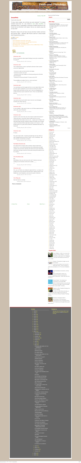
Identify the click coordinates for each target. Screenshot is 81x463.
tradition (51, 245)
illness (50, 216)
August (36, 339)
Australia (51, 136)
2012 (35, 323)
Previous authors (22, 11)
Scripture (51, 158)
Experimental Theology (54, 23)
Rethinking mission (38, 350)
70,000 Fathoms (52, 88)
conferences (52, 181)
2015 (35, 317)
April (36, 445)
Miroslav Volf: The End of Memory (41, 410)
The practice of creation (39, 432)
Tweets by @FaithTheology (53, 15)
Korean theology (52, 149)
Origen (50, 152)
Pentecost (51, 112)
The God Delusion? (39, 439)
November (37, 334)
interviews (51, 217)
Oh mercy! (37, 374)
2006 (35, 453)
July (36, 341)
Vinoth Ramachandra (53, 60)
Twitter (50, 164)
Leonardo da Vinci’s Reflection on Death (56, 93)
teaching (51, 242)
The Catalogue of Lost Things (54, 34)
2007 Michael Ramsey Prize (40, 381)
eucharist (51, 200)
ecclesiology (51, 194)
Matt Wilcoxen (14, 11)
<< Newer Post (14, 204)
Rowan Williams (52, 157)
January (36, 450)
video (50, 246)
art (50, 169)
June (36, 343)
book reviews (52, 174)
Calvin (50, 138)
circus (50, 180)
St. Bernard (51, 30)
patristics (51, 228)
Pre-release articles (39, 352)
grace (50, 210)
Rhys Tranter (52, 80)
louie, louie (51, 111)
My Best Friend (52, 89)
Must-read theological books (40, 377)
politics (50, 232)
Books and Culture (53, 103)
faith (50, 202)
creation (51, 182)
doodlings (51, 193)
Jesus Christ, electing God (40, 387)
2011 (35, 324)
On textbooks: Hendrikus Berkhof (41, 392)
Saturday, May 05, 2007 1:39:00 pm (24, 103)
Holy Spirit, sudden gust (39, 366)
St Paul (50, 161)
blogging (51, 173)
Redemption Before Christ (54, 100)
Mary (50, 150)
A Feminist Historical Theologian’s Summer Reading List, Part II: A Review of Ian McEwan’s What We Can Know (58, 57)
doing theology (52, 192)
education (51, 197)
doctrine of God (52, 190)
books (50, 176)
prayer (50, 233)
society (50, 240)
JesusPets (14, 17)
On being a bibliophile (39, 369)
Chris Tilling (15, 177)
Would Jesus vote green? (40, 356)
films (50, 205)
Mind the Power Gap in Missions (55, 104)
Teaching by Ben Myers (42, 11)
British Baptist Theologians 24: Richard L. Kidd (58, 122)
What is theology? (38, 382)
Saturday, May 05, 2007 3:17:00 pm (24, 111)
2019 (35, 311)
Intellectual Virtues (52, 61)
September (37, 337)
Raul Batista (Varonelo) (18, 143)
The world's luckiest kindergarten (41, 423)
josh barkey (51, 76)
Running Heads (52, 95)
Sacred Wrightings (53, 106)
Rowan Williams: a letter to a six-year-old (61, 253)
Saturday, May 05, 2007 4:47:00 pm (24, 140)
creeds (50, 184)
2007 (35, 331)
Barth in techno (38, 348)
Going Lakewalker (52, 73)
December (37, 332)
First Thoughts (52, 99)
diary (50, 188)
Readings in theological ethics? (59, 297)
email (61, 312)
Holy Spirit (51, 145)
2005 (35, 454)
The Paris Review (53, 33)
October (36, 336)
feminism (51, 204)
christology (51, 178)
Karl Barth (51, 148)
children (51, 177)
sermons (51, 237)
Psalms (51, 154)
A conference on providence (40, 443)
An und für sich (52, 72)
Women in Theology (53, 54)
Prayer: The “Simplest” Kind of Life (55, 81)
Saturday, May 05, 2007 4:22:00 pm (24, 127)
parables (51, 226)
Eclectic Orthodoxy (53, 41)
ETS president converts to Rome (41, 428)
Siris (50, 29)
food (50, 206)
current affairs (52, 185)
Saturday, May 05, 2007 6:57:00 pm (24, 174)
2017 (35, 314)
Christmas (51, 140)
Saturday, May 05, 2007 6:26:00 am (24, 61)
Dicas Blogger (15, 461)
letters (50, 220)
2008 (35, 329)
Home (28, 204)
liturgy (50, 222)
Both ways (51, 70)
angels (50, 166)
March (36, 447)
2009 (35, 328)
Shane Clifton (52, 64)
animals (51, 168)
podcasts (51, 230)
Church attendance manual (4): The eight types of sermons (25, 41)
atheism (51, 170)
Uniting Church (52, 165)
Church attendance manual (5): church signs (22, 40)
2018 (35, 312)
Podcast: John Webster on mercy (41, 399)
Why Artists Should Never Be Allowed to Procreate (58, 77)
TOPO (80, 461)
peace (50, 229)
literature (51, 221)
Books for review (32, 11)
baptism (51, 172)
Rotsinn (51, 51)
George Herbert (52, 144)
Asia (50, 133)
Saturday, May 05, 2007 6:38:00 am (24, 81)
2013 (35, 321)
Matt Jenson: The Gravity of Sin (41, 379)
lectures (51, 218)
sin (50, 238)
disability (51, 189)
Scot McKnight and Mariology (40, 376)
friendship (51, 209)
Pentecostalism (52, 153)
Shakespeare (52, 160)
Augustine (51, 134)
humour (16, 37)
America (51, 132)
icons (50, 214)
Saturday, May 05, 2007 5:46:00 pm (24, 153)
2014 (35, 319)
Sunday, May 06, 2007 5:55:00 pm (24, 181)
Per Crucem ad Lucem (54, 69)
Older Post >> (42, 204)
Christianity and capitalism (40, 422)
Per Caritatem (52, 83)
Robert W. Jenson (53, 156)
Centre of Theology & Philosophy (56, 115)
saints (50, 236)
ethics (50, 198)
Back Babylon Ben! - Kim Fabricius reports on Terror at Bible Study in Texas (28, 44)
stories (50, 241)
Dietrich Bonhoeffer (53, 141)
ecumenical (51, 196)
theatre (50, 244)
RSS (50, 11)
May (36, 344)
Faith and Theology (3, 461)
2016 (35, 316)
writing (50, 248)
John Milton (51, 146)
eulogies (51, 201)
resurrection (51, 234)
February (37, 449)
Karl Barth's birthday (39, 414)
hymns (50, 213)
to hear (33, 23)
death (50, 186)
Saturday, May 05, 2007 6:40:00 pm (24, 164)
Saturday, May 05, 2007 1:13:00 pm (24, 94)
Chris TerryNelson (17, 156)
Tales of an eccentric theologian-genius (20, 43)
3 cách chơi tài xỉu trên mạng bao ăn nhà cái (57, 96)
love (50, 224)
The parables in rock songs (18, 46)
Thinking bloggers (38, 412)
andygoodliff (52, 121)
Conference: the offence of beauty (41, 420)
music (50, 225)
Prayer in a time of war (39, 409)
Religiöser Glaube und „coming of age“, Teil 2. (57, 52)
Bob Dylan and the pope (39, 396)
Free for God (37, 418)
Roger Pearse (52, 36)
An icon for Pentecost (39, 368)
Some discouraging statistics (40, 398)
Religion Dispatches (53, 46)
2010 (35, 326)
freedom (51, 208)
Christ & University (53, 124)
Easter (50, 142)
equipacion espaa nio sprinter (54, 125)
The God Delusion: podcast (40, 404)
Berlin (50, 137)
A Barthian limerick (38, 358)
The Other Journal (53, 92)
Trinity (50, 162)
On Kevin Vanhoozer (39, 361)
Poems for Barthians (39, 360)
